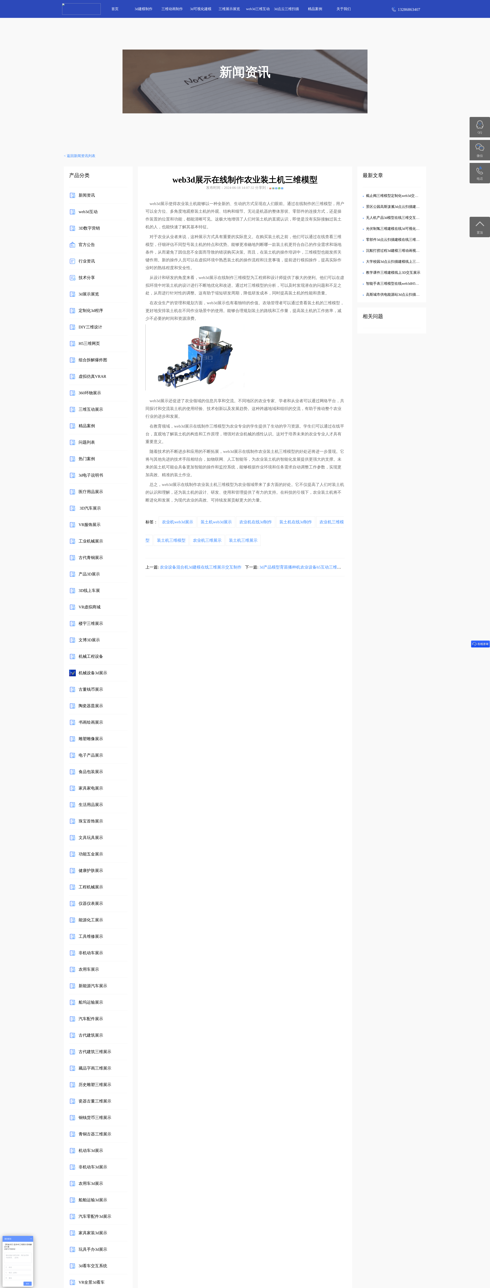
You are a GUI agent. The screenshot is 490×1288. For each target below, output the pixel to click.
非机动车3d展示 (93, 1167)
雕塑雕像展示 (91, 738)
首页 (115, 9)
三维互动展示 (91, 409)
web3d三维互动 (258, 9)
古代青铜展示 (91, 557)
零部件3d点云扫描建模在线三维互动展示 (398, 240)
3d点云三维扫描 (286, 9)
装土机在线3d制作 (295, 522)
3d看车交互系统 (93, 1265)
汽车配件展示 (91, 1018)
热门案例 (87, 458)
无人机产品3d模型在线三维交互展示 (394, 218)
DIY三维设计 (90, 327)
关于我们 (343, 9)
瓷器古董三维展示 (95, 1101)
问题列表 (87, 442)
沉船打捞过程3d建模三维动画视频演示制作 (400, 251)
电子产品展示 (91, 755)
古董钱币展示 (91, 689)
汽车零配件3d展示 (95, 1216)
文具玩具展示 (91, 837)
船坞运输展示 (91, 1002)
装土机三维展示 (243, 540)
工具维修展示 (91, 936)
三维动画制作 (172, 9)
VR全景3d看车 (92, 1282)
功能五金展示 (91, 854)
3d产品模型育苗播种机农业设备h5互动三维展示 (302, 567)
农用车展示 (89, 969)
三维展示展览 (229, 9)
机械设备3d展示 (93, 673)
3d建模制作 (143, 9)
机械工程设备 (91, 656)
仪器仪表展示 (91, 903)
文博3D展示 (89, 640)
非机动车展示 (91, 953)
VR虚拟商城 (90, 607)
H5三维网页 (89, 343)
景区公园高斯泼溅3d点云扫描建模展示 (396, 207)
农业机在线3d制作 (255, 522)
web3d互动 (88, 211)
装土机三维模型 (171, 540)
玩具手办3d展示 (93, 1249)
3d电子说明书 (91, 475)
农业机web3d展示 (177, 522)
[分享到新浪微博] (270, 188)
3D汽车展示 (90, 508)
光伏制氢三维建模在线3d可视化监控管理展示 (401, 229)
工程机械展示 (91, 887)
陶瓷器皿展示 (91, 705)
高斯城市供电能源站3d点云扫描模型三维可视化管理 (407, 294)
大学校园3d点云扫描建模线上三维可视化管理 (401, 262)
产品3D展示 (89, 574)
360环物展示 (90, 393)
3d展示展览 (89, 294)
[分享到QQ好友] (276, 188)
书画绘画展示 (91, 722)
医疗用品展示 (91, 491)
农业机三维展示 (207, 540)
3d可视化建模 (200, 9)
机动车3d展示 (91, 1150)
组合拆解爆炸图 (93, 360)
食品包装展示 (91, 771)
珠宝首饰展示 (91, 821)
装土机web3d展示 (216, 522)
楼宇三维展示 (91, 623)
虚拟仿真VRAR (92, 376)
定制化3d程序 (91, 310)
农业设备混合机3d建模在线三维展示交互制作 (201, 567)
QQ (480, 132)
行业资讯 (87, 261)
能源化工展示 (91, 920)
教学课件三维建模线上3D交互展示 (393, 273)
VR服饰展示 (90, 524)
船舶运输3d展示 (93, 1200)
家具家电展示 (91, 788)
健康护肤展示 (91, 870)
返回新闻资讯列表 (81, 156)
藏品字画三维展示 (95, 1068)
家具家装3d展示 (93, 1233)
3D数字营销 (89, 228)
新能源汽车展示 (93, 985)
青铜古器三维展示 (95, 1134)
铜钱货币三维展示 (95, 1117)
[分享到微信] (279, 188)
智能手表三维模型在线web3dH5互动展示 (398, 283)
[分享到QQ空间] (273, 188)
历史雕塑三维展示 (95, 1084)
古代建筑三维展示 (95, 1051)
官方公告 (87, 244)
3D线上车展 (89, 590)
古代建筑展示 (91, 1035)
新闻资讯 (87, 195)
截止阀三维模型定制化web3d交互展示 (395, 196)
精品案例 (315, 9)
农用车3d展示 (91, 1183)
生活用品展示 (91, 804)
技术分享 (87, 277)
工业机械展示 (91, 541)
